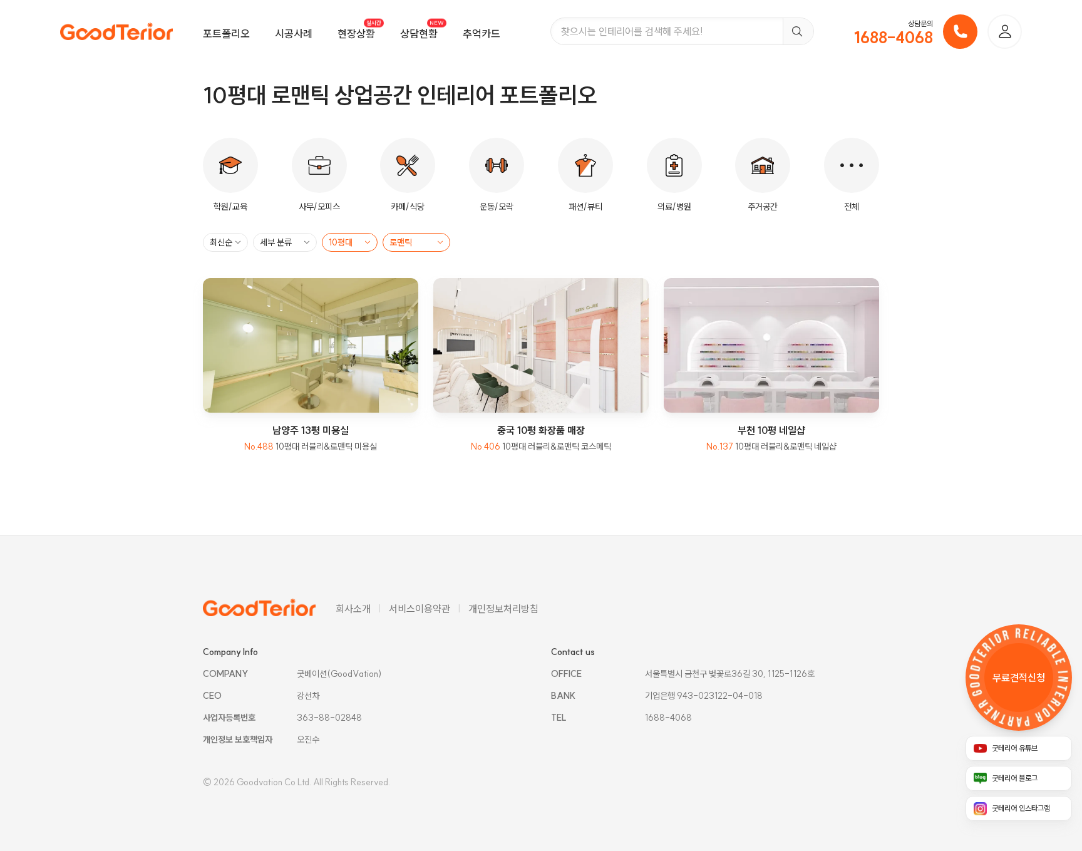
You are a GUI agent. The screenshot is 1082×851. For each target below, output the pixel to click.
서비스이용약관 (419, 608)
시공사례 (293, 33)
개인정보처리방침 (503, 608)
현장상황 (356, 33)
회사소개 (353, 608)
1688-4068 (893, 37)
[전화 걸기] (960, 31)
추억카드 (481, 33)
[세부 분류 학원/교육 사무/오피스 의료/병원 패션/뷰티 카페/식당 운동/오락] (285, 242)
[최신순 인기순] (225, 242)
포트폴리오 (226, 33)
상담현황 (419, 33)
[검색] (798, 31)
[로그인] (1004, 31)
